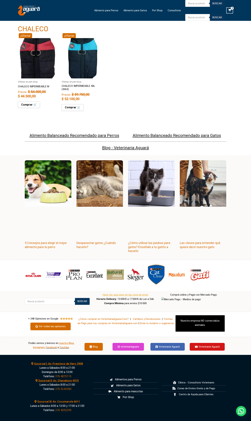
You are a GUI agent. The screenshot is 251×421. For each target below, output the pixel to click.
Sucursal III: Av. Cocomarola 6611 (58, 401)
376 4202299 (63, 410)
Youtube (64, 347)
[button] (241, 411)
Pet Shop (157, 10)
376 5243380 (63, 389)
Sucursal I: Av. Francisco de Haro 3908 (58, 363)
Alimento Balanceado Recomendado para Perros (74, 135)
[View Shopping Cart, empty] (229, 10)
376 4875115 (63, 376)
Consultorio (174, 10)
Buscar (217, 3)
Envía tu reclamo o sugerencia (157, 323)
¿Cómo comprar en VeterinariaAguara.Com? (103, 319)
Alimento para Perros (106, 10)
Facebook (51, 347)
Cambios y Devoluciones (147, 319)
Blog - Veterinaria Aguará (125, 147)
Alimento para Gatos (135, 10)
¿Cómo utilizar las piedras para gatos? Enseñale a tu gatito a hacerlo (149, 247)
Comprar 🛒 (29, 104)
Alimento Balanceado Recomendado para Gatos (177, 135)
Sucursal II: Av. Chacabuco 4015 (58, 380)
